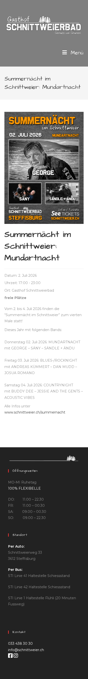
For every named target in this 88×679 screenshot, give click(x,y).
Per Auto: (16, 546)
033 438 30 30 (20, 643)
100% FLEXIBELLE (24, 488)
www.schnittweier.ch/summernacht (34, 412)
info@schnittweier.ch (26, 650)
